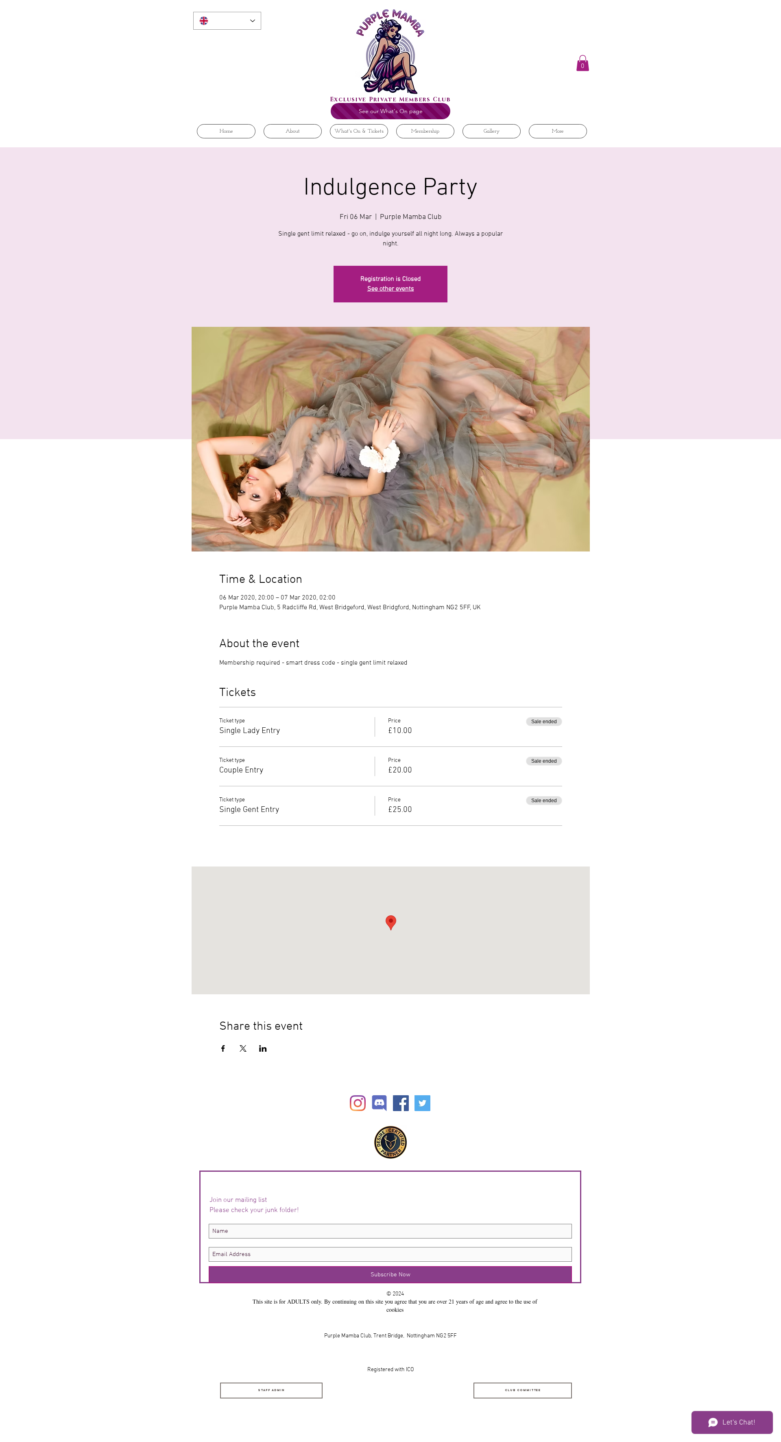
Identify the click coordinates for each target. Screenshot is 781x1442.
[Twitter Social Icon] (422, 1103)
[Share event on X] (243, 1048)
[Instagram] (358, 1103)
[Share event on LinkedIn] (263, 1048)
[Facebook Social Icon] (401, 1103)
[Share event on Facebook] (223, 1048)
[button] (582, 63)
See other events (390, 289)
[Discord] (379, 1103)
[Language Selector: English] (227, 21)
